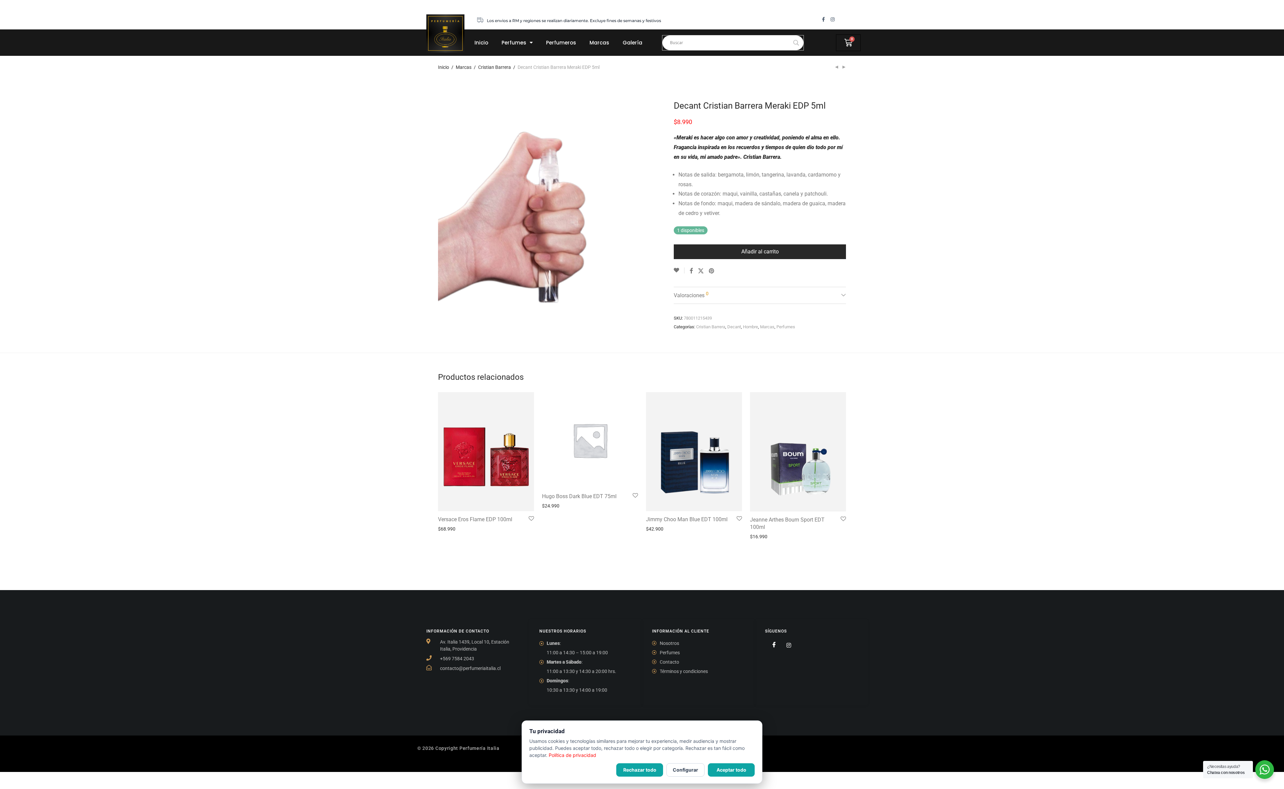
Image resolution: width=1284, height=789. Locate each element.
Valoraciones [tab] (691, 295)
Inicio (481, 42)
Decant (734, 326)
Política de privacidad (572, 755)
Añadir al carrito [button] (452, 529)
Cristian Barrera (494, 67)
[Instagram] (832, 19)
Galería (632, 42)
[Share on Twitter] (701, 271)
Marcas (599, 42)
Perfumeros (561, 42)
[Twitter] (786, 645)
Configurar (685, 770)
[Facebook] (772, 645)
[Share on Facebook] (691, 271)
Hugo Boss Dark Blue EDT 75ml (579, 496)
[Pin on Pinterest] (712, 271)
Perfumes (514, 42)
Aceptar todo (731, 770)
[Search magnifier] (796, 42)
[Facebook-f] (823, 19)
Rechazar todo (639, 770)
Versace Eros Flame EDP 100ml (475, 519)
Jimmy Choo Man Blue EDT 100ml (687, 519)
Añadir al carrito (760, 251)
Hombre (750, 326)
